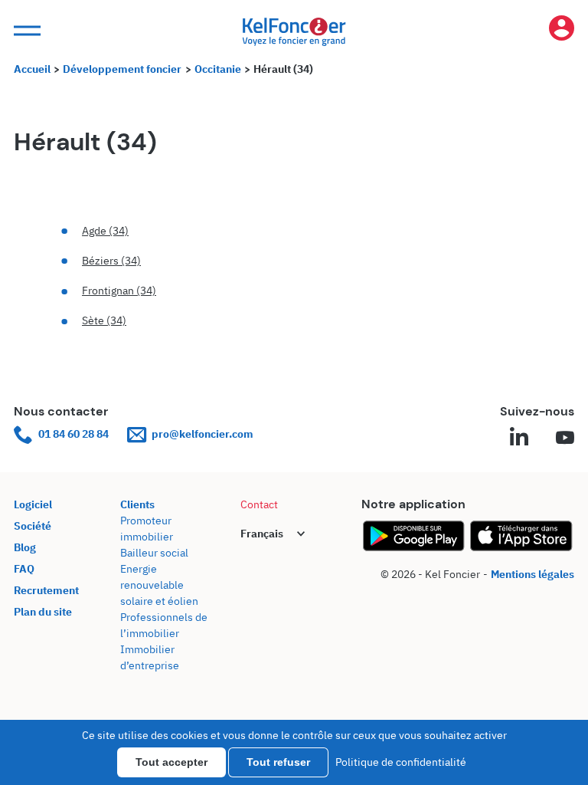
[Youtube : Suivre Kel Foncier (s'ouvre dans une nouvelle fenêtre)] (565, 438)
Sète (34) (104, 320)
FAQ (24, 569)
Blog (25, 547)
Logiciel (33, 504)
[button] (25, 31)
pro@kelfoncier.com (202, 434)
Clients (137, 504)
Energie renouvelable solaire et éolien (159, 585)
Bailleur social (154, 553)
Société (32, 526)
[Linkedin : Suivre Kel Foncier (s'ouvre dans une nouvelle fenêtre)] (519, 438)
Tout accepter (171, 762)
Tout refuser (278, 762)
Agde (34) (105, 231)
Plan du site (43, 612)
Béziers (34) (111, 261)
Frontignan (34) (119, 290)
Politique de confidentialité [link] (400, 762)
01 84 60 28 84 (73, 434)
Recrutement (46, 590)
